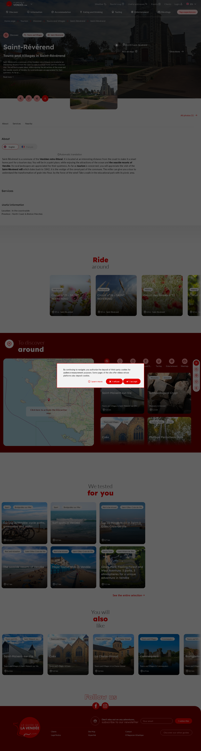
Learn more (96, 381)
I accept (133, 381)
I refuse (115, 381)
